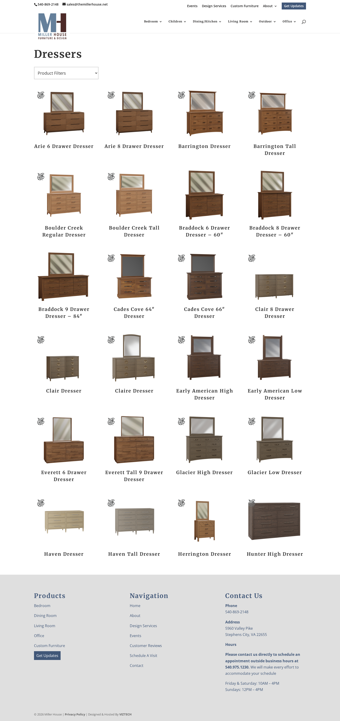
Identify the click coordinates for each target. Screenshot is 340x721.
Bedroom (151, 21)
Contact (136, 665)
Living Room (238, 21)
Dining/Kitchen (205, 21)
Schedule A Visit (143, 655)
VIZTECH (125, 714)
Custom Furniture (245, 6)
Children (175, 21)
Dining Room (45, 615)
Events (192, 6)
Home (135, 605)
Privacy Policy (75, 714)
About (268, 6)
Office (287, 21)
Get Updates (294, 6)
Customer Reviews (146, 645)
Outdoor (265, 21)
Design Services (214, 6)
